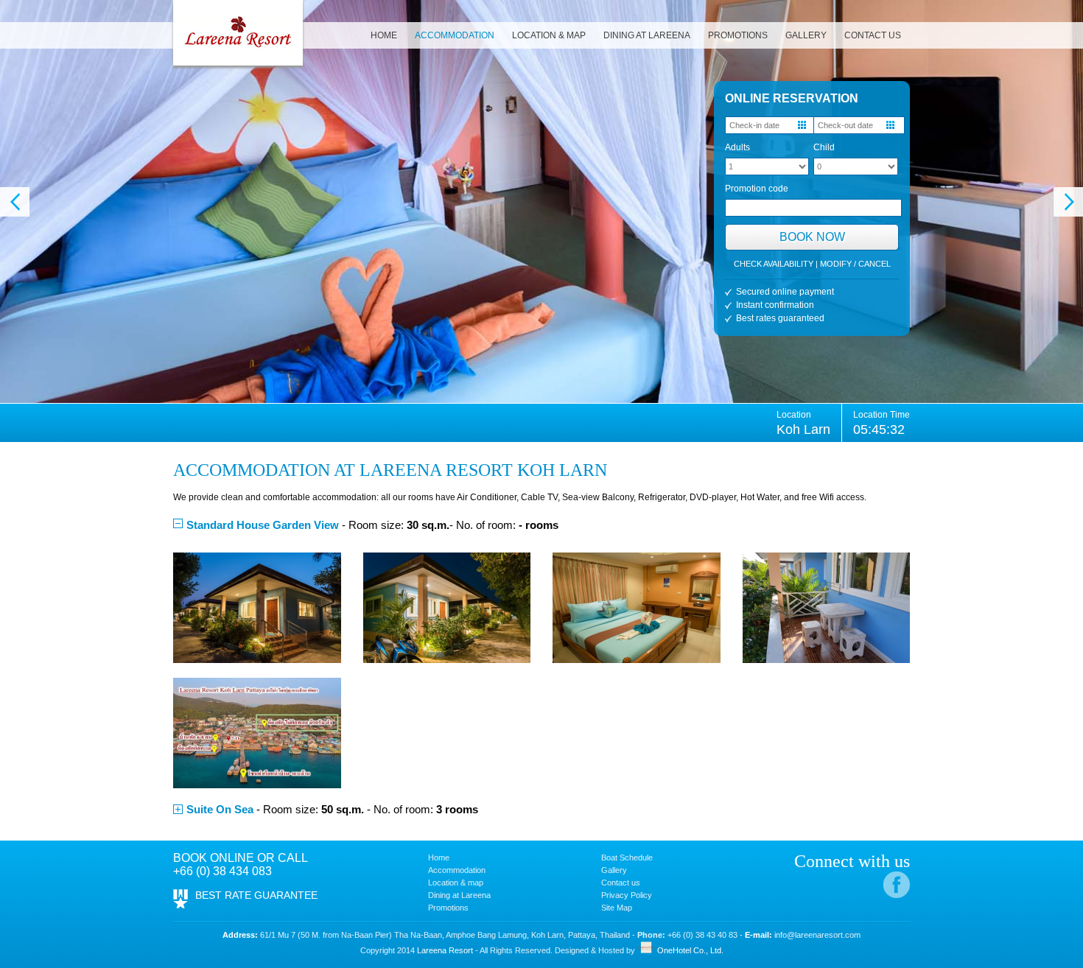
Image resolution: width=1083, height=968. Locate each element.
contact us (872, 35)
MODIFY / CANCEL (855, 263)
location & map (549, 35)
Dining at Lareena (646, 35)
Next (1068, 202)
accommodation (454, 35)
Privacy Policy (626, 895)
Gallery (614, 870)
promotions (738, 35)
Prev (14, 202)
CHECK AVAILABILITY (773, 263)
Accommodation (457, 870)
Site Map (616, 907)
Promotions (448, 907)
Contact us (620, 882)
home (384, 35)
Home (438, 857)
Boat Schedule (627, 857)
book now (812, 237)
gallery (806, 35)
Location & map (455, 882)
